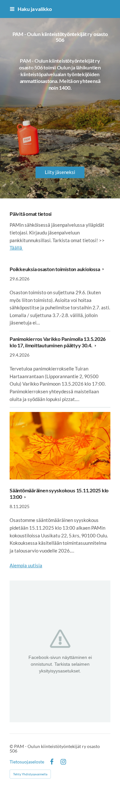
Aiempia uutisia (26, 565)
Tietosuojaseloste (27, 762)
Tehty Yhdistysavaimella (30, 774)
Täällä (16, 248)
